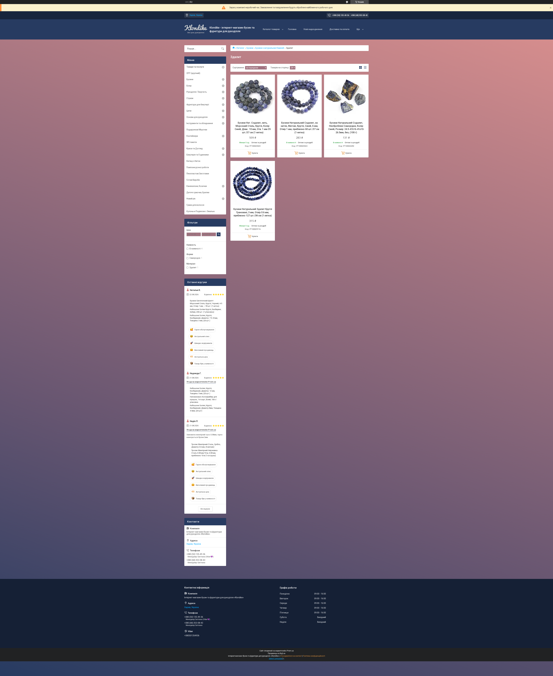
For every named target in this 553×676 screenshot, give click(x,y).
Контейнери (192, 136)
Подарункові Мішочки (196, 129)
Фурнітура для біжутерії (197, 104)
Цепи (188, 111)
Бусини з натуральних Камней (269, 48)
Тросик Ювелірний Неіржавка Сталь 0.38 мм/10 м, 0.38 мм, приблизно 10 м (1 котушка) (204, 453)
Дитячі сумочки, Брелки (197, 192)
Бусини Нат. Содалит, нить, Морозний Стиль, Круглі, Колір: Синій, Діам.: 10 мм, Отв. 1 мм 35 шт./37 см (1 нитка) (253, 127)
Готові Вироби (193, 180)
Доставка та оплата (339, 29)
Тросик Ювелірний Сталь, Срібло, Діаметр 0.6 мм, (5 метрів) (206, 445)
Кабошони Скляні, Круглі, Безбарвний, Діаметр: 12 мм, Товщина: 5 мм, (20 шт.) (202, 391)
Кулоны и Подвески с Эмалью (200, 211)
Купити (255, 153)
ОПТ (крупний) (193, 73)
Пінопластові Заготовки (197, 173)
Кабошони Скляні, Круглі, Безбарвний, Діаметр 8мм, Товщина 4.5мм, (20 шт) (205, 408)
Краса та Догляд (194, 148)
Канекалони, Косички (196, 186)
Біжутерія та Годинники (197, 155)
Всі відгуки (205, 509)
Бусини (250, 48)
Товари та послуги (195, 67)
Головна (292, 29)
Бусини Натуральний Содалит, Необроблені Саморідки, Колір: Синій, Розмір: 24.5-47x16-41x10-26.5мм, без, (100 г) (346, 127)
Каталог (240, 48)
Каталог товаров (271, 29)
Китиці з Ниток (193, 161)
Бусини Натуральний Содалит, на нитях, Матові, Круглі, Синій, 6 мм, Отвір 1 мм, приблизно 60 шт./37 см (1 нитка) (299, 127)
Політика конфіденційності (314, 656)
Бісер (189, 86)
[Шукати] (222, 48)
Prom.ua (290, 651)
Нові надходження (313, 29)
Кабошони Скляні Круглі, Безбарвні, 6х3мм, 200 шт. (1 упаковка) (205, 310)
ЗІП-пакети (191, 142)
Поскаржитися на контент (291, 656)
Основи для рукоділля (197, 117)
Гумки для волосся (195, 205)
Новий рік (190, 198)
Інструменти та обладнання (199, 123)
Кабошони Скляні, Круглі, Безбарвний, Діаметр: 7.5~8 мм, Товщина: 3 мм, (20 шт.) (204, 318)
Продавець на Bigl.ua (276, 653)
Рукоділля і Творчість (196, 92)
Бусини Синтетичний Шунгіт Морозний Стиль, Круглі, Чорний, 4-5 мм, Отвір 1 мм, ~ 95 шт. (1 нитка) (206, 303)
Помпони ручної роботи (197, 167)
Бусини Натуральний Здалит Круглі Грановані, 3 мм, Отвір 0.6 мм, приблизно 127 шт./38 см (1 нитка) (252, 212)
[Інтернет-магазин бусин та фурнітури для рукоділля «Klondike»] (195, 29)
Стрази (189, 98)
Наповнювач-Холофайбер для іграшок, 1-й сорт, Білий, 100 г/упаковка (203, 399)
